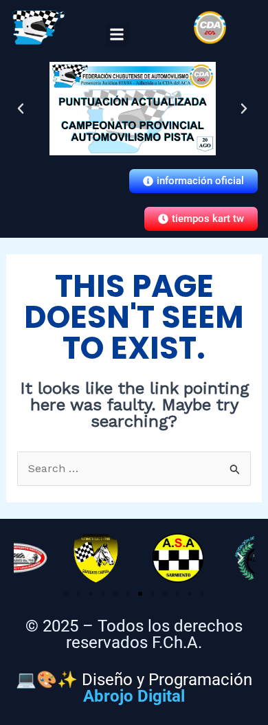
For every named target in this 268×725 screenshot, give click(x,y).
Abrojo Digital (134, 696)
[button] (117, 34)
